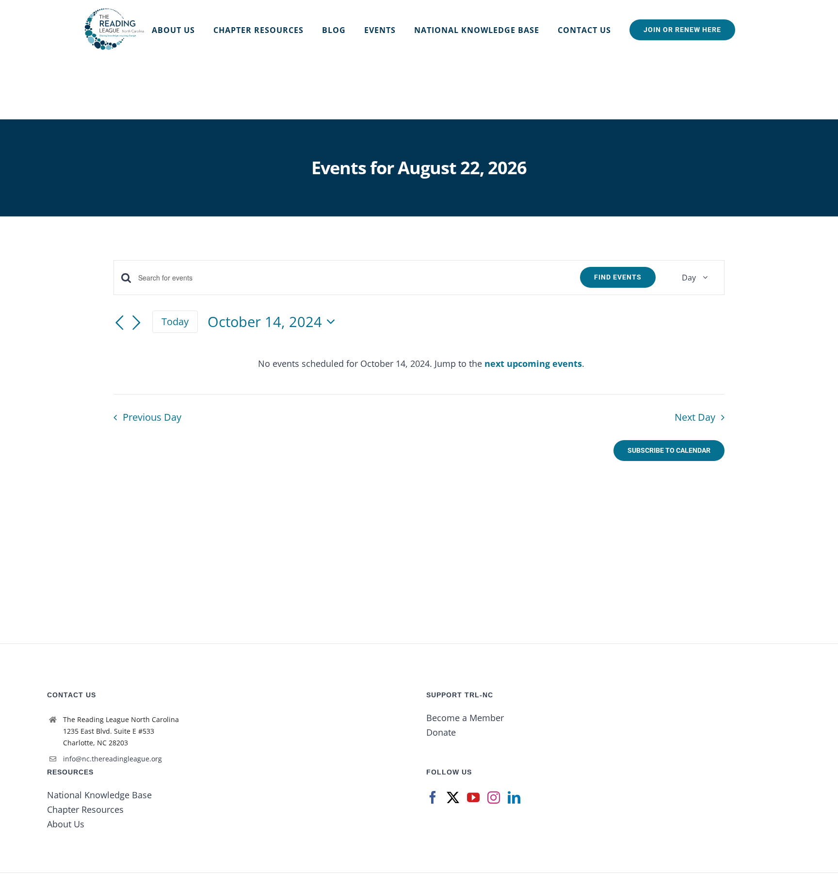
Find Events (618, 277)
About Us (65, 824)
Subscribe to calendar (669, 450)
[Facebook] (432, 797)
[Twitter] (453, 797)
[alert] (421, 363)
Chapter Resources (85, 809)
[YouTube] (473, 797)
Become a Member (465, 718)
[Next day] (137, 323)
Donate (441, 732)
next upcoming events (533, 363)
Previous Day (152, 417)
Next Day (695, 417)
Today (175, 321)
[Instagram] (493, 797)
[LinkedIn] (514, 797)
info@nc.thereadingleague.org (112, 758)
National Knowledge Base (99, 795)
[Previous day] (119, 323)
